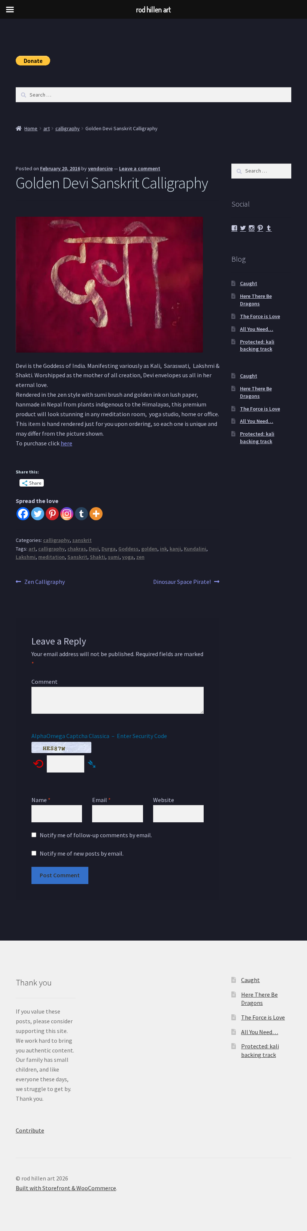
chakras (76, 548)
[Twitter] (37, 513)
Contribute (30, 1130)
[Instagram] (66, 513)
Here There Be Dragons (256, 300)
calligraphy (67, 128)
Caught (248, 283)
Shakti (97, 557)
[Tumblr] (81, 513)
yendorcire (100, 168)
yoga (128, 557)
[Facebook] (23, 513)
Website (163, 800)
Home (30, 128)
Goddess (128, 548)
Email (101, 800)
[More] (96, 513)
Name (41, 800)
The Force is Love (260, 316)
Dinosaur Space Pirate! (182, 582)
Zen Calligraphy (44, 582)
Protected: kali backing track (257, 345)
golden (149, 548)
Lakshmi (26, 557)
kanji (175, 548)
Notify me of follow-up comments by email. (96, 835)
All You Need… (256, 329)
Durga (108, 548)
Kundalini (195, 548)
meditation (51, 557)
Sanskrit (77, 557)
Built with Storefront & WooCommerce (66, 1188)
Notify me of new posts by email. (82, 853)
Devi (94, 548)
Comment (44, 681)
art (46, 128)
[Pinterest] (52, 513)
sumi (113, 557)
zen (140, 557)
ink (163, 548)
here (66, 443)
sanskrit (82, 540)
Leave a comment (139, 168)
